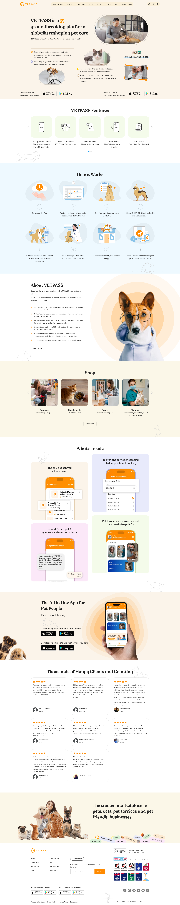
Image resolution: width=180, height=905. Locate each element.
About (33, 858)
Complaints (74, 902)
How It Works (35, 866)
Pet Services (70, 4)
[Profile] (158, 4)
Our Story (108, 4)
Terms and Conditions (38, 902)
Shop (91, 4)
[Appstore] (49, 93)
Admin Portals (127, 4)
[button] (88, 151)
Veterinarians (57, 4)
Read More (37, 348)
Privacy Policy (51, 902)
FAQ (116, 4)
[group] (41, 132)
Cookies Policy (63, 902)
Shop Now (90, 423)
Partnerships (35, 862)
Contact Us (54, 870)
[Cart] (153, 4)
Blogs (99, 4)
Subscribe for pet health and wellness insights (85, 866)
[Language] (149, 4)
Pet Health (81, 4)
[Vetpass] (28, 4)
